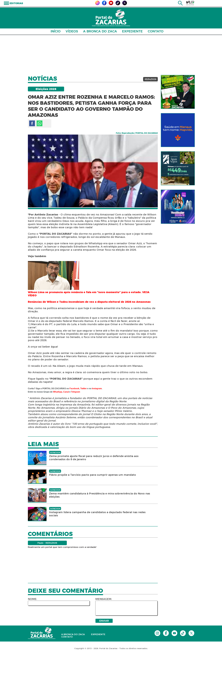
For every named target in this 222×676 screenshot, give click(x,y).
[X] (124, 4)
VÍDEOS (72, 31)
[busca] (180, 5)
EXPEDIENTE (132, 31)
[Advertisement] (111, 55)
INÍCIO (56, 31)
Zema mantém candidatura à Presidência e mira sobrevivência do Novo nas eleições (99, 495)
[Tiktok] (117, 4)
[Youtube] (111, 4)
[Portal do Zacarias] (111, 18)
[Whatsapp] (39, 123)
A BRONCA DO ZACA (100, 31)
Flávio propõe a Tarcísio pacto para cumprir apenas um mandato (92, 474)
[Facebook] (104, 4)
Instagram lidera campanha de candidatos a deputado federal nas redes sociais (97, 514)
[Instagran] (97, 4)
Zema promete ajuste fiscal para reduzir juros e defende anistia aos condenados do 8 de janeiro (93, 458)
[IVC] (190, 3)
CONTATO (155, 31)
